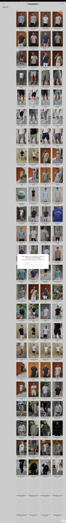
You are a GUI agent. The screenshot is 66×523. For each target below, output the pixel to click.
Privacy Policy (37, 265)
